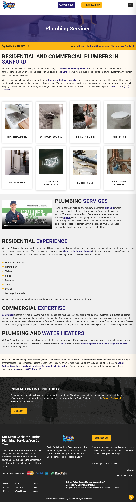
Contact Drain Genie (112, 398)
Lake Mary (72, 80)
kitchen (66, 251)
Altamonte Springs (106, 343)
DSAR (102, 482)
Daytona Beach (49, 366)
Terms (81, 482)
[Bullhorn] (132, 475)
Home (72, 46)
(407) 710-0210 (33, 369)
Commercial (8, 315)
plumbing (109, 208)
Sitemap (81, 485)
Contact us (116, 86)
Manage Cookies (92, 482)
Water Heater (17, 182)
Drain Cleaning (85, 183)
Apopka (92, 343)
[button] (130, 5)
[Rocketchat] (128, 475)
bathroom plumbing (82, 251)
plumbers (65, 72)
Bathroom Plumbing (51, 137)
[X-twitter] (121, 475)
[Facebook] (118, 475)
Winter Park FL (123, 343)
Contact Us (90, 485)
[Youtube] (125, 475)
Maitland (27, 366)
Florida (63, 343)
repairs (66, 217)
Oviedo (84, 343)
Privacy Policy (72, 482)
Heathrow (36, 366)
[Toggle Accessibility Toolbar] (131, 497)
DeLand (61, 366)
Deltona (63, 80)
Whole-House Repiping (119, 183)
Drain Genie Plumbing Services (73, 68)
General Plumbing (85, 137)
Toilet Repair (119, 137)
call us (16, 369)
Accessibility (71, 485)
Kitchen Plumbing (17, 137)
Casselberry (16, 366)
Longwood (53, 80)
